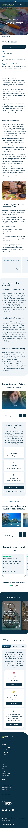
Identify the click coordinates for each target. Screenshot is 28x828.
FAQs (3, 764)
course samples (19, 162)
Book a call (14, 724)
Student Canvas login (6, 773)
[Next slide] (24, 415)
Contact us (4, 762)
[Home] (8, 5)
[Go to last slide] (20, 415)
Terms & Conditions (6, 794)
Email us (14, 684)
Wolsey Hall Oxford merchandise (8, 771)
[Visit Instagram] (3, 810)
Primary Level (6, 747)
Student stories (7, 534)
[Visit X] (9, 810)
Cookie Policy (4, 782)
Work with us (4, 768)
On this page (5, 36)
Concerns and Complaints (7, 785)
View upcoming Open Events (10, 47)
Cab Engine (10, 824)
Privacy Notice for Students (7, 791)
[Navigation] (25, 4)
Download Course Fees (14, 491)
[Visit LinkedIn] (13, 810)
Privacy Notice (5, 789)
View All (6, 415)
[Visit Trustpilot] (16, 810)
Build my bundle (14, 487)
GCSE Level (5, 752)
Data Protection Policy (6, 787)
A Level (4, 754)
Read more (6, 568)
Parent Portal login (5, 775)
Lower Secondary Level (9, 750)
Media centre (4, 766)
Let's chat (14, 703)
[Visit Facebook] (6, 810)
